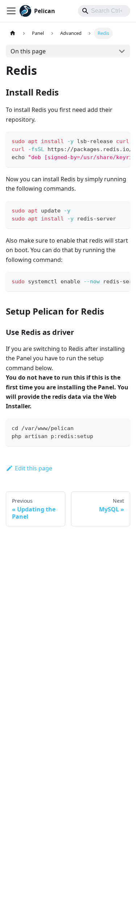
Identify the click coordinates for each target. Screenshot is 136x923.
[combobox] (104, 11)
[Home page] (13, 33)
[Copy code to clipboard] (121, 140)
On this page (28, 51)
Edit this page (33, 468)
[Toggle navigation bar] (11, 10)
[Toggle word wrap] (108, 140)
